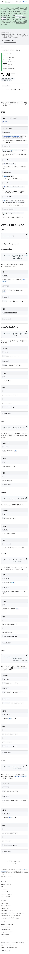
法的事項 (21, 942)
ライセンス (5, 945)
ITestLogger (15, 136)
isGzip (5, 176)
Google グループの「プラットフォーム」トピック (13, 913)
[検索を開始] (17, 2)
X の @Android (5, 903)
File (4, 292)
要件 (2, 887)
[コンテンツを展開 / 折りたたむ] (12, 54)
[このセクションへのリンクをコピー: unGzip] (7, 554)
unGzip (5, 187)
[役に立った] (17, 50)
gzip (4, 164)
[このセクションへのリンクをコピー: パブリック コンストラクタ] (25, 225)
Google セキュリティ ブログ (8, 910)
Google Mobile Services (7, 932)
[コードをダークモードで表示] (27, 234)
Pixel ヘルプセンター (6, 927)
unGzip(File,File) (21, 668)
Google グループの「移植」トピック (10, 918)
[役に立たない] (19, 50)
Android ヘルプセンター (7, 924)
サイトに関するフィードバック (9, 947)
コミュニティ (14, 942)
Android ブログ (5, 908)
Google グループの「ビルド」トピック (10, 915)
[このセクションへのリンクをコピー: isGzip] (7, 493)
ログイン (25, 2)
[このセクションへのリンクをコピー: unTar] (6, 651)
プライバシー (12, 945)
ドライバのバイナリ (6, 896)
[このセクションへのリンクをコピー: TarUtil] (7, 230)
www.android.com (5, 929)
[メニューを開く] (2, 2)
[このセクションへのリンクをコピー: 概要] (6, 112)
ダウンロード (4, 889)
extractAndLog (7, 136)
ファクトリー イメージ (6, 894)
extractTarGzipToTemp (9, 150)
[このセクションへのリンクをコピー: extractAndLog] (13, 249)
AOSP (2, 47)
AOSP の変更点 (20, 23)
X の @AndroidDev (5, 905)
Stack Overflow (5, 934)
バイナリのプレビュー (6, 891)
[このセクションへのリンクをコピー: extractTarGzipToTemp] (19, 327)
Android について (5, 942)
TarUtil (5, 122)
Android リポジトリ (6, 884)
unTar (4, 200)
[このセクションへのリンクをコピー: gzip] (5, 422)
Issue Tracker (4, 937)
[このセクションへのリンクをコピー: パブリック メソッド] (19, 244)
